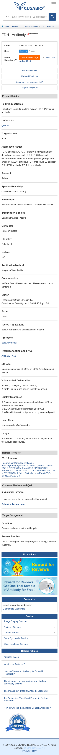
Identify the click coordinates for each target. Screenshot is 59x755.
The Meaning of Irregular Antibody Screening (26, 691)
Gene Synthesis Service (16, 638)
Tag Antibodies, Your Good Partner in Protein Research (26, 699)
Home (6, 26)
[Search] (52, 17)
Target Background (29, 87)
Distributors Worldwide (13, 608)
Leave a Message (29, 57)
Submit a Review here (13, 504)
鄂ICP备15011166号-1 (34, 748)
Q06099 (5, 125)
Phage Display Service (15, 621)
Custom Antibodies (30, 26)
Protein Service (11, 632)
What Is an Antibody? (14, 664)
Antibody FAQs (9, 356)
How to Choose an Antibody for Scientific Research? (24, 672)
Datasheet (33, 34)
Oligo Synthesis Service (16, 644)
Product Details (29, 70)
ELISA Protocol (9, 342)
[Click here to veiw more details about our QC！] (18, 722)
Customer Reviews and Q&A (29, 82)
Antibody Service (12, 627)
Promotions (29, 554)
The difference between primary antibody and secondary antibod (26, 682)
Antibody (15, 26)
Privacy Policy (29, 750)
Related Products (29, 76)
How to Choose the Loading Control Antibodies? (27, 708)
